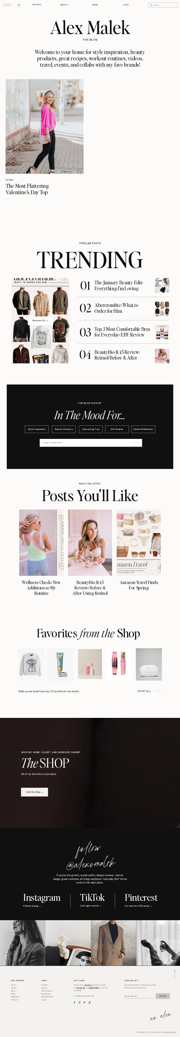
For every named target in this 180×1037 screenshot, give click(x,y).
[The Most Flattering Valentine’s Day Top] (45, 126)
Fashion (10, 179)
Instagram (80, 988)
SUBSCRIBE (93, 988)
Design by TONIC (170, 1032)
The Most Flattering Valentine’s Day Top (27, 189)
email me (88, 985)
